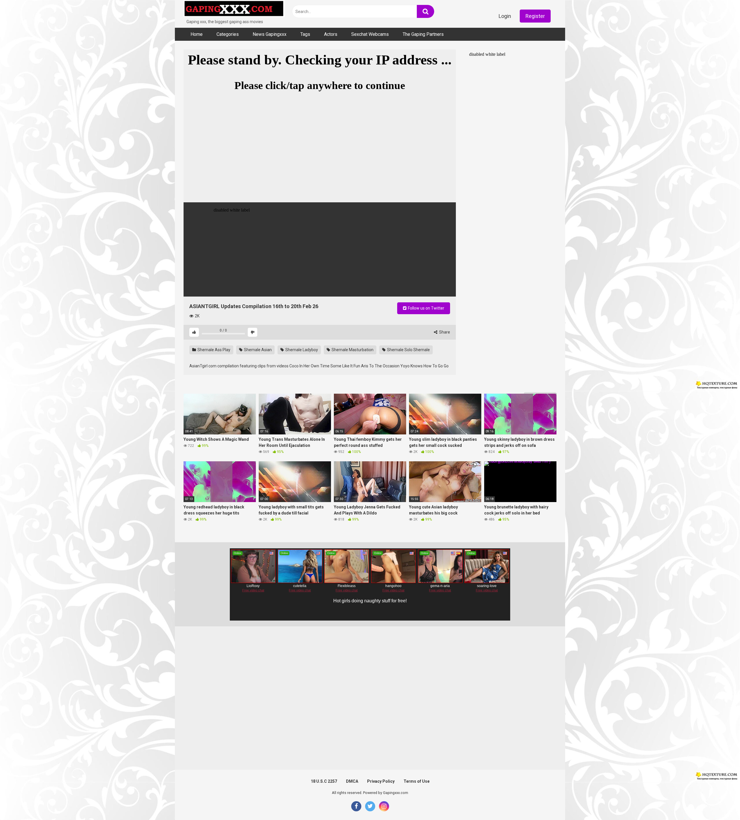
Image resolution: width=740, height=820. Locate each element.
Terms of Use (417, 781)
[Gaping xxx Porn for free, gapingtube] (234, 9)
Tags (305, 34)
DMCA (352, 781)
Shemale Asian (257, 349)
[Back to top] (720, 802)
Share (444, 332)
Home (196, 34)
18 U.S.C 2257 (324, 781)
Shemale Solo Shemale (408, 349)
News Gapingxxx (269, 34)
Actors (330, 34)
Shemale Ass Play (213, 349)
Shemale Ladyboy (301, 349)
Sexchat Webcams (370, 34)
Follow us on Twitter (425, 308)
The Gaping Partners (423, 34)
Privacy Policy (381, 781)
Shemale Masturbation (352, 349)
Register (535, 16)
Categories (228, 34)
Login (505, 16)
